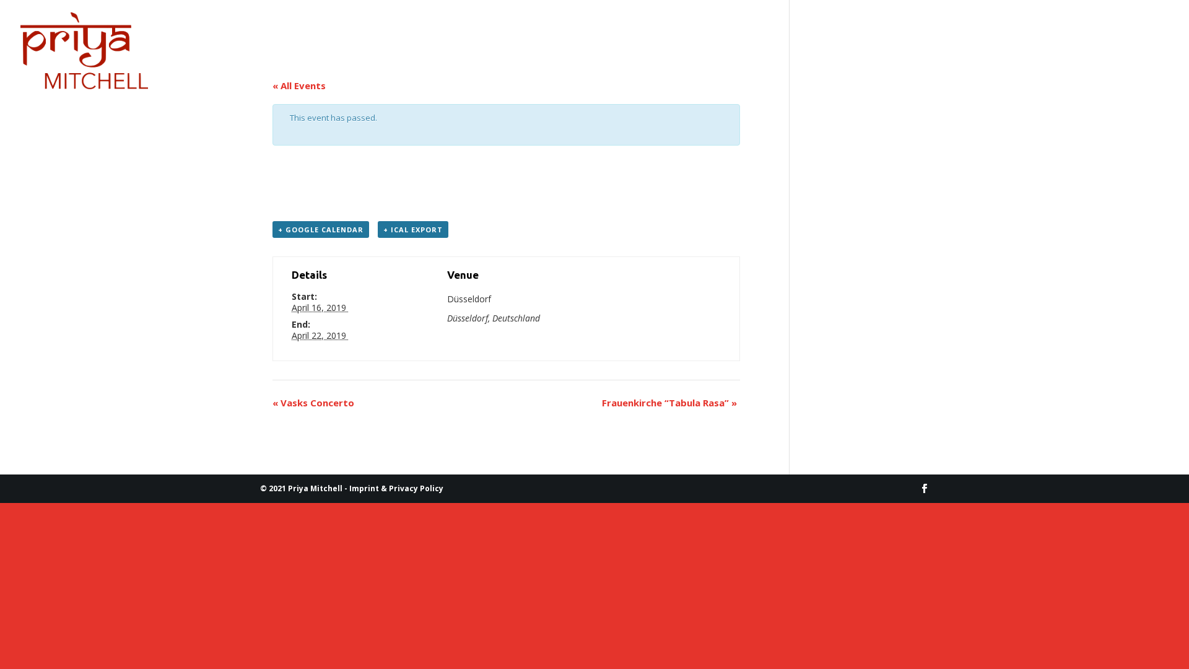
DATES (245, 29)
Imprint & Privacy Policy (396, 488)
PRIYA (179, 29)
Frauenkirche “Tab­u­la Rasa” (669, 402)
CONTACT (311, 29)
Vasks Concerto (313, 402)
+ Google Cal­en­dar (321, 229)
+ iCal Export (413, 229)
